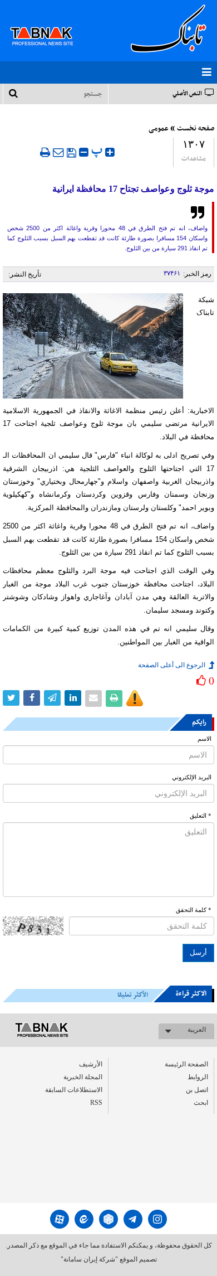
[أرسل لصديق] (58, 152)
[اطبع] (45, 152)
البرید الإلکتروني (191, 777)
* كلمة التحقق (193, 910)
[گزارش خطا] (134, 698)
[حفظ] (71, 153)
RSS (96, 1103)
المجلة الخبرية (82, 1077)
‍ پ (98, 150)
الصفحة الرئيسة (186, 1064)
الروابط (198, 1077)
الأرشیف (90, 1064)
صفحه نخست (195, 129)
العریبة (197, 1030)
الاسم (204, 739)
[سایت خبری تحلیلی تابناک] (49, 23)
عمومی (159, 129)
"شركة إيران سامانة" (89, 1259)
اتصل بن (197, 1090)
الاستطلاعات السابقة (73, 1090)
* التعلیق (200, 816)
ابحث (201, 1103)
